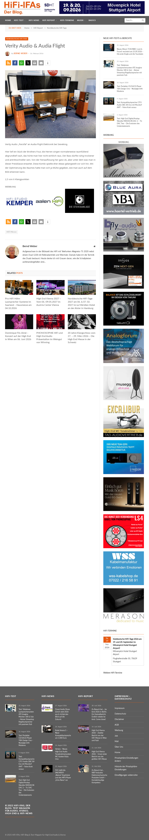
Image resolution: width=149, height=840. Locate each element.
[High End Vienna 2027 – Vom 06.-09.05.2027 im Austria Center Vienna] (50, 287)
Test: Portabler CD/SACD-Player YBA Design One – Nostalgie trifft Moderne (130, 88)
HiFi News (34, 20)
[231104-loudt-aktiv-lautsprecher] (123, 399)
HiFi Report (48, 20)
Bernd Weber (21, 53)
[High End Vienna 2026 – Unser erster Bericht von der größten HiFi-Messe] (83, 750)
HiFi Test (19, 20)
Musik (80, 20)
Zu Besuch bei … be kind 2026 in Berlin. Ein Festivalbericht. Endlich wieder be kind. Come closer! (99, 714)
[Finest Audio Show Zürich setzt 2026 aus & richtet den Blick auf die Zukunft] (47, 708)
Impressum (120, 708)
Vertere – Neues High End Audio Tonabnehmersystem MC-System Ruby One (63, 754)
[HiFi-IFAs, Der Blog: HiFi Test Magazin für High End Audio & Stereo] (22, 8)
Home (8, 20)
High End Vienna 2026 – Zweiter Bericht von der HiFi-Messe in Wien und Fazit (99, 735)
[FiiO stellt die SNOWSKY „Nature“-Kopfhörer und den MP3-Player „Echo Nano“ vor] (47, 768)
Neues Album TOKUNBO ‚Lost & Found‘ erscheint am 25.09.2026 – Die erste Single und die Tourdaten (130, 51)
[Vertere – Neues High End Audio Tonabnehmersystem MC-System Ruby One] (47, 747)
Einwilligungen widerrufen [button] (126, 775)
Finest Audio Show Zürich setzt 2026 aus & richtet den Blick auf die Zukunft (62, 714)
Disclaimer (119, 719)
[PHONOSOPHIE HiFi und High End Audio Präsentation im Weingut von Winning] (50, 321)
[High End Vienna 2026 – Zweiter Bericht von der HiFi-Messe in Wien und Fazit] (83, 729)
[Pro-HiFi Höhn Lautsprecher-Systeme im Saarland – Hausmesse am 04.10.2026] (19, 287)
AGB (117, 725)
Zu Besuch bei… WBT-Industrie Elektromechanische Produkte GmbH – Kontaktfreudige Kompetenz (99, 776)
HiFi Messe (11, 232)
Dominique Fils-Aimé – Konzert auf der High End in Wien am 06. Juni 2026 (18, 336)
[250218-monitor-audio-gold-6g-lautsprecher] (123, 510)
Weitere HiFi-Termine (112, 673)
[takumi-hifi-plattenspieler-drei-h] (123, 325)
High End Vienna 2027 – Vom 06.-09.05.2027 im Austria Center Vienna (48, 301)
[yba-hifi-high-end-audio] (123, 214)
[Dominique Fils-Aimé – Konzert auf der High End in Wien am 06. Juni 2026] (19, 321)
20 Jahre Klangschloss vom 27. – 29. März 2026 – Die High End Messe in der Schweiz (81, 338)
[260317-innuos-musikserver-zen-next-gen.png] (123, 288)
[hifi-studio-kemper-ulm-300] (19, 212)
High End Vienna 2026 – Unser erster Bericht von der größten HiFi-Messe (99, 755)
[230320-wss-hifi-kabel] (123, 584)
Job (116, 736)
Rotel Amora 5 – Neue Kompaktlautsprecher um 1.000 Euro (63, 734)
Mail (116, 741)
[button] (8, 62)
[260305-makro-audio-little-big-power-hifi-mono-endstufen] (123, 177)
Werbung (119, 730)
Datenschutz (120, 714)
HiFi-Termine (67, 20)
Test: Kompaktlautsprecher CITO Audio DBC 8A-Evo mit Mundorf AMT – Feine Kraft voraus (129, 105)
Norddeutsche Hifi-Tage (16, 39)
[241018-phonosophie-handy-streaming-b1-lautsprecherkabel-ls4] (123, 548)
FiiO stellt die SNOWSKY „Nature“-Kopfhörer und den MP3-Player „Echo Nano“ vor (63, 775)
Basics (92, 20)
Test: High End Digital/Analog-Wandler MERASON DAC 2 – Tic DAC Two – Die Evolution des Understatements (129, 122)
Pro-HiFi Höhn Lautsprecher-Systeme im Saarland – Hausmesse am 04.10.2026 (18, 303)
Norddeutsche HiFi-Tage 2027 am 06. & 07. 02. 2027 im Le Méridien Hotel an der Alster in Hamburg (81, 303)
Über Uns (119, 747)
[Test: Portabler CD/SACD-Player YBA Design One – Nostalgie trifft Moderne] (108, 85)
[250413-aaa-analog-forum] (123, 362)
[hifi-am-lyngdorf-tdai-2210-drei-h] (123, 473)
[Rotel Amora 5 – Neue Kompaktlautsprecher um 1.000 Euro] (47, 729)
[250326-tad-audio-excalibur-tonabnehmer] (123, 436)
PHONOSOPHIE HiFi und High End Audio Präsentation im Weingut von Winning (49, 338)
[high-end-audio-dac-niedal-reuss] (123, 622)
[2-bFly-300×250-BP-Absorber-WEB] (123, 251)
